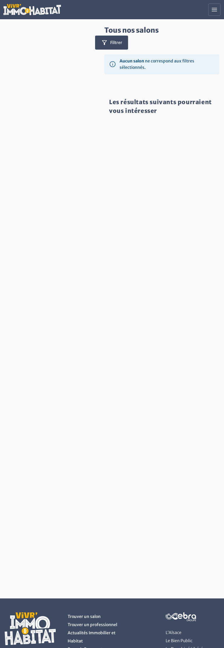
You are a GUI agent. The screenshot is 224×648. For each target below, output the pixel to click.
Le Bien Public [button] (179, 640)
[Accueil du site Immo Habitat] (32, 9)
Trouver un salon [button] (84, 616)
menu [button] (214, 10)
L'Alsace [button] (173, 632)
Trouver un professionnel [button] (92, 624)
